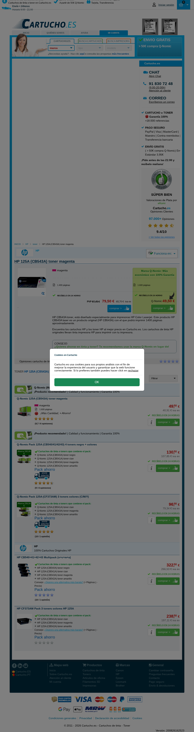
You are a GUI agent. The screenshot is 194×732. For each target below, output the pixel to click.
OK (97, 382)
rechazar (133, 370)
